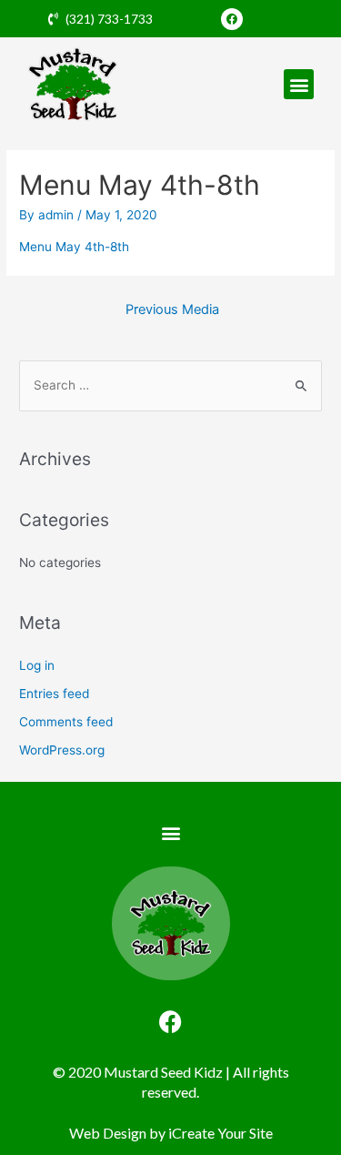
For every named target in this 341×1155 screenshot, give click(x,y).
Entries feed (54, 693)
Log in (37, 665)
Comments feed (66, 721)
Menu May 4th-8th (74, 246)
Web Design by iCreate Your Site (171, 1132)
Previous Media (172, 309)
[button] (299, 84)
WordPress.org (62, 750)
